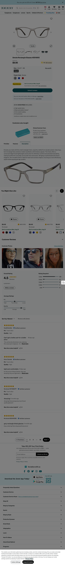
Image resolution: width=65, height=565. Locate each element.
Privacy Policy (29, 558)
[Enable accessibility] (63, 282)
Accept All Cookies (28, 562)
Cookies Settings (15, 562)
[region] (32, 557)
